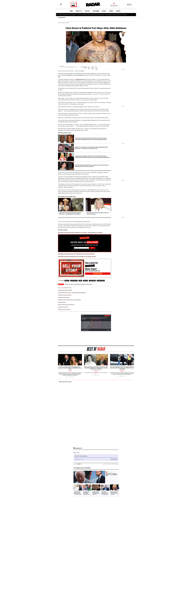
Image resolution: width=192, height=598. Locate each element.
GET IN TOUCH (97, 273)
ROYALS (104, 11)
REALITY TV (79, 11)
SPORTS (118, 11)
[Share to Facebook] (85, 67)
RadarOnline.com (80, 79)
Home (59, 22)
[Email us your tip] (73, 6)
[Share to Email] (96, 67)
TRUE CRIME (96, 11)
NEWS (71, 11)
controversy (74, 280)
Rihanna (67, 22)
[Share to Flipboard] (92, 67)
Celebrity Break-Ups (62, 302)
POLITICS (87, 11)
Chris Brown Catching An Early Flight (65, 290)
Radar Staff (62, 66)
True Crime (63, 22)
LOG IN (129, 4)
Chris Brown (92, 280)
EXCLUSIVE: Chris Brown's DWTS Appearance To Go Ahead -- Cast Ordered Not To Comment (80, 232)
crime (80, 280)
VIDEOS (111, 11)
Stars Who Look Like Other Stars (64, 309)
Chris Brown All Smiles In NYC (64, 297)
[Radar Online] (93, 4)
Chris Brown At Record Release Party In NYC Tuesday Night (69, 299)
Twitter (85, 280)
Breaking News (100, 280)
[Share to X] (89, 67)
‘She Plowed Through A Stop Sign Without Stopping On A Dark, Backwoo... (78, 284)
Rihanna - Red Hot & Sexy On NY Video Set (66, 304)
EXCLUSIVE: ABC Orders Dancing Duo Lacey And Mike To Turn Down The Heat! (77, 256)
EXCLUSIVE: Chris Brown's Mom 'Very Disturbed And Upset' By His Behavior (76, 253)
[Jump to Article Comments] (81, 67)
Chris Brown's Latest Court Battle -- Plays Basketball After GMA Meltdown (72, 292)
